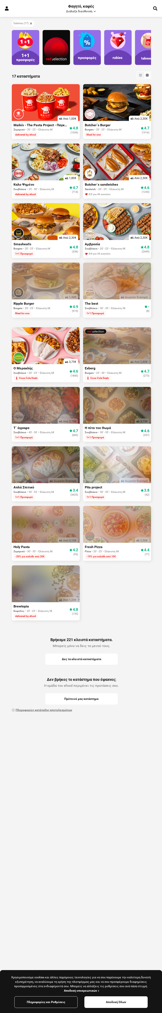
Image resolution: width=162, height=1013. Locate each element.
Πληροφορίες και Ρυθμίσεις (46, 1002)
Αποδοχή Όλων (116, 1002)
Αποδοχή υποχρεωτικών (80, 990)
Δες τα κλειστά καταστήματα (81, 659)
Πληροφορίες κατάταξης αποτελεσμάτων (44, 710)
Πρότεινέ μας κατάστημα (81, 698)
